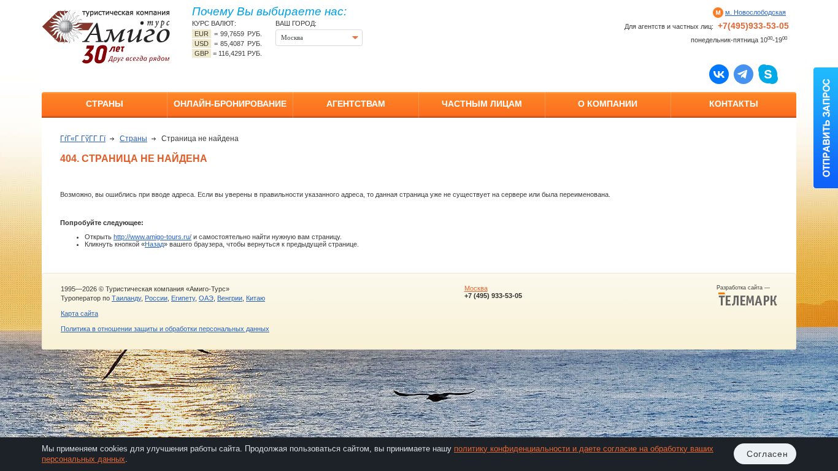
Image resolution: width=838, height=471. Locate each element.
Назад (154, 244)
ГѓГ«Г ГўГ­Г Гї (83, 138)
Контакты (733, 104)
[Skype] (768, 73)
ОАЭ (206, 298)
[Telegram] (743, 73)
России (156, 298)
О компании (607, 104)
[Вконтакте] (719, 73)
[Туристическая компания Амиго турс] (106, 36)
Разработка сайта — (747, 288)
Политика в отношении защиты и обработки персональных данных (165, 328)
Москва (476, 288)
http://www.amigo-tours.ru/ (152, 236)
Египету (183, 298)
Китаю (255, 298)
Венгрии (229, 298)
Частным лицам (482, 104)
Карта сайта (79, 313)
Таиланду (126, 298)
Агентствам (355, 104)
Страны (104, 104)
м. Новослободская (755, 12)
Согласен (767, 454)
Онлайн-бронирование (230, 104)
